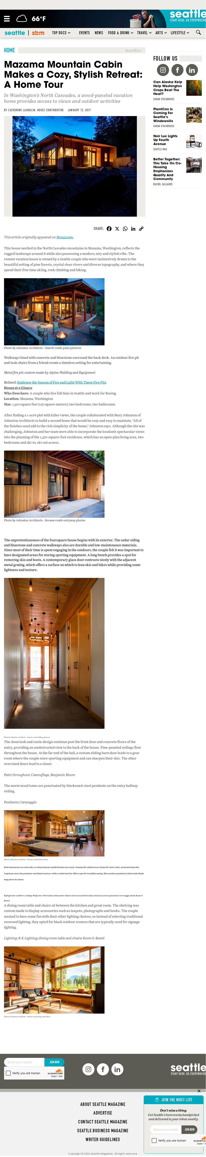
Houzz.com (64, 237)
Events (84, 32)
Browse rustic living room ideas (38, 1016)
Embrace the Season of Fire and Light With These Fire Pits (61, 382)
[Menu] (7, 19)
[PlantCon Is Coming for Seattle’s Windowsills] (177, 118)
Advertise (102, 1113)
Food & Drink (118, 32)
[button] (69, 33)
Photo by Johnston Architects (23, 348)
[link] (74, 50)
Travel (142, 32)
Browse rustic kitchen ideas (37, 859)
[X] (117, 229)
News (99, 32)
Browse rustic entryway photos (65, 520)
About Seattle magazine (102, 1104)
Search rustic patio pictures (63, 348)
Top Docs (59, 32)
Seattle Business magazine (103, 1130)
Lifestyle (178, 32)
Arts (159, 32)
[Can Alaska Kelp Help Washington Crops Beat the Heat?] (177, 91)
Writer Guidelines (103, 1139)
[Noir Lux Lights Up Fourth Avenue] (177, 143)
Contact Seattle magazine (102, 1122)
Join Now (54, 1062)
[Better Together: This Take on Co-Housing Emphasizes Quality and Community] (177, 172)
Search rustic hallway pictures (38, 737)
